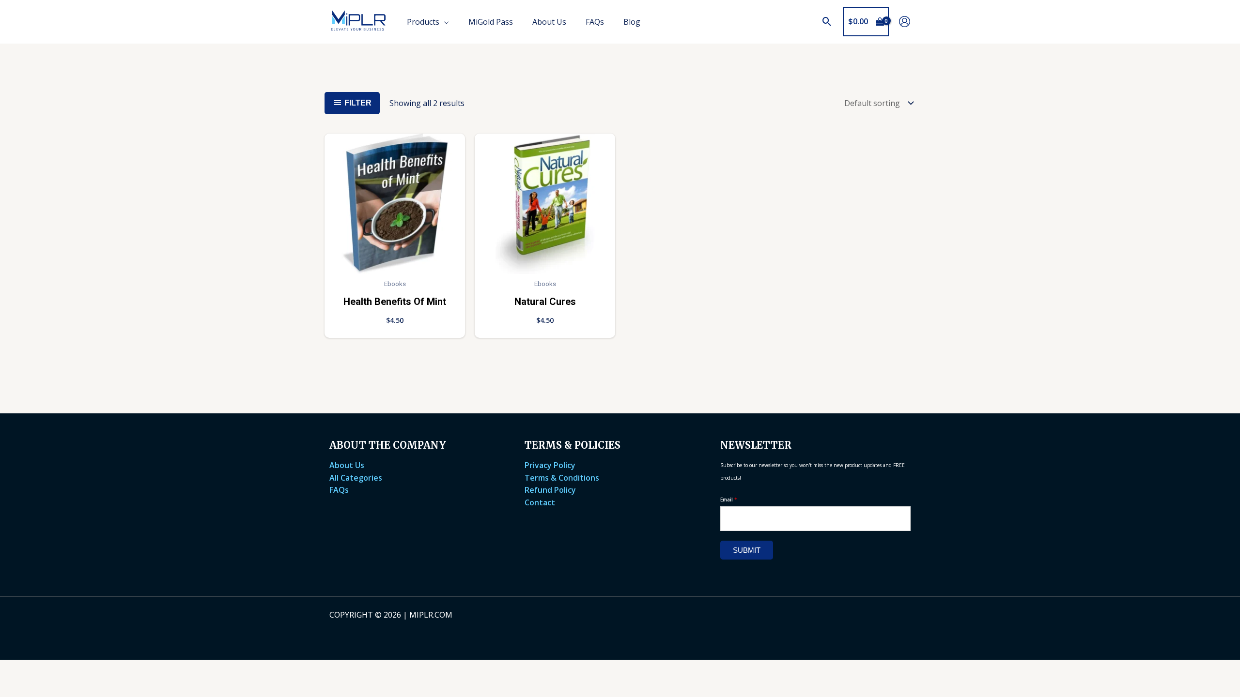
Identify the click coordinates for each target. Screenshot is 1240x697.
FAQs (339, 490)
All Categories (355, 477)
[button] (827, 22)
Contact (540, 502)
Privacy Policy (550, 465)
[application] (444, 21)
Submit (746, 550)
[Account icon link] (905, 21)
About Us (346, 465)
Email (728, 499)
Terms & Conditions (562, 477)
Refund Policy (550, 490)
